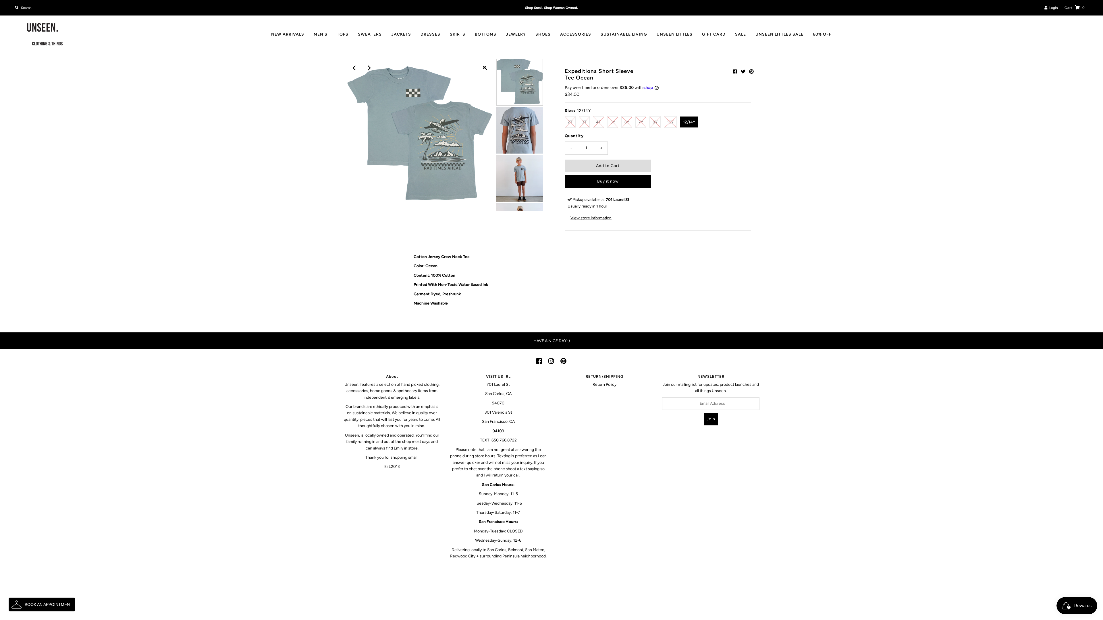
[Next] (368, 68)
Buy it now (608, 181)
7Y (641, 122)
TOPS (342, 34)
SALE (740, 34)
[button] (42, 604)
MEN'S (320, 34)
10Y (670, 122)
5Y (612, 122)
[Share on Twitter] (743, 71)
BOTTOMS (485, 34)
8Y (655, 122)
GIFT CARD (714, 34)
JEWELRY (516, 34)
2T (570, 122)
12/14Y (689, 122)
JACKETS (401, 34)
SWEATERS (370, 34)
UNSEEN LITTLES (675, 34)
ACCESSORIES (575, 34)
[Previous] (354, 68)
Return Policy (604, 384)
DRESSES (430, 34)
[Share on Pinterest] (751, 71)
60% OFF (822, 34)
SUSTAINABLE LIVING (624, 34)
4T (598, 122)
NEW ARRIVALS (287, 34)
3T (584, 122)
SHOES (543, 34)
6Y (626, 122)
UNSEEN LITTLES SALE (779, 34)
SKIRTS (457, 34)
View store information (591, 218)
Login (1053, 8)
